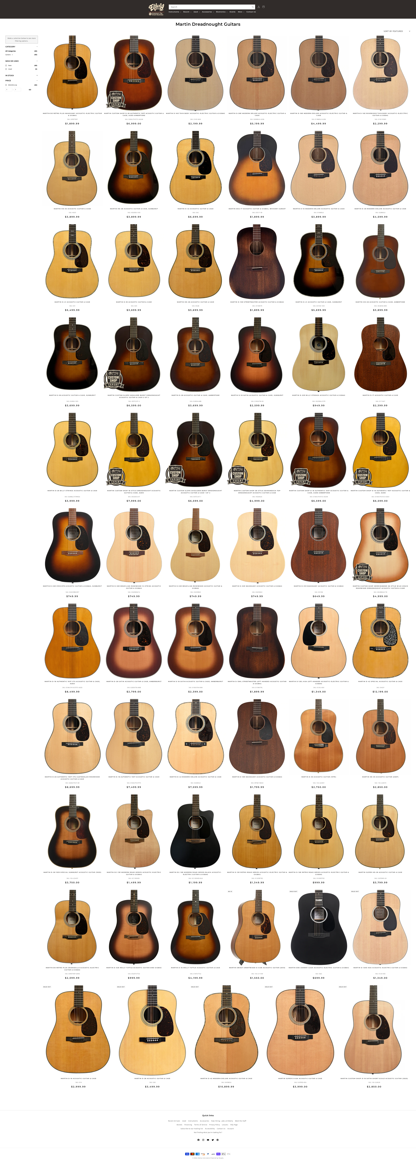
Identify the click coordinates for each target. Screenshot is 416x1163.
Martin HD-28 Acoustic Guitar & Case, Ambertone (380, 302)
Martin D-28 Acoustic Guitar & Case (152, 1078)
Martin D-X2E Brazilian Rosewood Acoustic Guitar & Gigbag (195, 587)
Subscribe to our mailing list (192, 1128)
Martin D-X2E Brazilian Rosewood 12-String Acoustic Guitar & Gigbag (134, 587)
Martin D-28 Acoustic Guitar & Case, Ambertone (196, 395)
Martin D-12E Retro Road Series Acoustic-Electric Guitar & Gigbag (257, 873)
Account (231, 1128)
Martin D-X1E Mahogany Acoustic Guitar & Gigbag (319, 586)
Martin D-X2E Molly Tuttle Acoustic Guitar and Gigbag (134, 967)
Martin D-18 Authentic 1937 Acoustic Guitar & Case (134, 777)
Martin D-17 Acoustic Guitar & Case (380, 395)
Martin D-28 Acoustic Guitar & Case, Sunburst (72, 395)
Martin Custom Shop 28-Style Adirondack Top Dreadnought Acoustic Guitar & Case (257, 492)
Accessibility (210, 1128)
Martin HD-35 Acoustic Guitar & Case (72, 209)
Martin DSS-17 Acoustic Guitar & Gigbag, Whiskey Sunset (257, 209)
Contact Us (221, 1128)
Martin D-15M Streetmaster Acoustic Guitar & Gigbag (257, 302)
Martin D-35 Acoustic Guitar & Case (134, 302)
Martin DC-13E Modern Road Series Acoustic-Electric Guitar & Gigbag (134, 873)
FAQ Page (234, 1125)
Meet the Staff (240, 1121)
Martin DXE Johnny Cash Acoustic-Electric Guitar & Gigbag (319, 967)
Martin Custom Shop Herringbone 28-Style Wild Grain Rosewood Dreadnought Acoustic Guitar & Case (380, 587)
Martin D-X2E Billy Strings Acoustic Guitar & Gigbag (318, 395)
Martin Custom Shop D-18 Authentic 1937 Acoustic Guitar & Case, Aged (380, 492)
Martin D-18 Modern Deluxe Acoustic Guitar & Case (319, 209)
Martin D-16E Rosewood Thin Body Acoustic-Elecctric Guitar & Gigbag (380, 114)
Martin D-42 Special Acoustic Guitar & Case (380, 681)
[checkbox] (21, 54)
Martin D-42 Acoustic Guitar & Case (196, 209)
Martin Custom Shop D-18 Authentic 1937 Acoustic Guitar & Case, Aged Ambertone (318, 492)
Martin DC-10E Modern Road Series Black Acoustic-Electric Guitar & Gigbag (196, 873)
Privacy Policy (214, 1125)
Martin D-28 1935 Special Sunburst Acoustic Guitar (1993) (72, 872)
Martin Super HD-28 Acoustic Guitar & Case (380, 872)
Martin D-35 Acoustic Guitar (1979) (318, 777)
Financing (188, 1125)
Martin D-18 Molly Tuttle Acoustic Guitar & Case (195, 967)
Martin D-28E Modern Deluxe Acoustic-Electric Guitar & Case (257, 114)
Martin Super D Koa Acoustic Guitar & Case (300, 1078)
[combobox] (212, 7)
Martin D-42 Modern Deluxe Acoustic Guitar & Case (196, 777)
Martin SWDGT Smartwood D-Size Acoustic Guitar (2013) (257, 967)
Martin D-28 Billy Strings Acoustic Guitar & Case (72, 490)
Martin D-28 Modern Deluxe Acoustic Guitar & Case (380, 209)
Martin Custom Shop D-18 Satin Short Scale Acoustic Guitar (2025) (374, 1078)
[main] (226, 565)
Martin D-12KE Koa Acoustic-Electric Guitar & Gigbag (380, 967)
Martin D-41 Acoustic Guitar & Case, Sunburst (319, 302)
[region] (19, 565)
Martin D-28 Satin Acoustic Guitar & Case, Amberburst (134, 681)
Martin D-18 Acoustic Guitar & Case (78, 1078)
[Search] (252, 7)
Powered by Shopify (217, 1158)
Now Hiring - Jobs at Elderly (222, 1121)
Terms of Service (200, 1125)
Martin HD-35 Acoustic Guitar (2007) (380, 777)
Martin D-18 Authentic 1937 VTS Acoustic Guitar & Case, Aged (72, 682)
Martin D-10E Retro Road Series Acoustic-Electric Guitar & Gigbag (319, 873)
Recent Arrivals (174, 1121)
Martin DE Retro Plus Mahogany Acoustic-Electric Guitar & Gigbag (72, 114)
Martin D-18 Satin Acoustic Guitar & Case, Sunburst (257, 395)
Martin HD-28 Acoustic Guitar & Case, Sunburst (134, 209)
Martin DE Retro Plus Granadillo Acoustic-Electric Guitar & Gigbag (72, 969)
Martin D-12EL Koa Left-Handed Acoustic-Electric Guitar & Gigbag (319, 682)
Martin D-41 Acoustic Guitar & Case (72, 302)
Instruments (193, 1121)
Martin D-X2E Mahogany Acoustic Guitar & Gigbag (257, 586)
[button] (174, 12)
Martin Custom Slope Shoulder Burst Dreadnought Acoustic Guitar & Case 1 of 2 (195, 492)
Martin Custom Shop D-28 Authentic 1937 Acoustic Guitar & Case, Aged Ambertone (134, 114)
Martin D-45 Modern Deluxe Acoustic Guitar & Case (226, 1078)
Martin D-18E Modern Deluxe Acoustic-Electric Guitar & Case (318, 114)
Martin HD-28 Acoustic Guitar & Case (195, 302)
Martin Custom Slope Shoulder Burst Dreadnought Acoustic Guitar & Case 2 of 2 (134, 396)
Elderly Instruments (204, 1158)
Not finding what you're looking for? (208, 1132)
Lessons (225, 1125)
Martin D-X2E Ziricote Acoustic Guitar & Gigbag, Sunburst (72, 586)
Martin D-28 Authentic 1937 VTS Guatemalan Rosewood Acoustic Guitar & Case (72, 778)
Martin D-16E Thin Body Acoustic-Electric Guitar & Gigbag (195, 113)
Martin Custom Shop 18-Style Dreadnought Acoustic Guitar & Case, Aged (134, 492)
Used (184, 1121)
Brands (179, 1125)
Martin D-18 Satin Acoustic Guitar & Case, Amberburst (195, 681)
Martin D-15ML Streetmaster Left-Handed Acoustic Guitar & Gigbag (257, 682)
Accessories (204, 1121)
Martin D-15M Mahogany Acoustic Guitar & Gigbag (257, 777)
